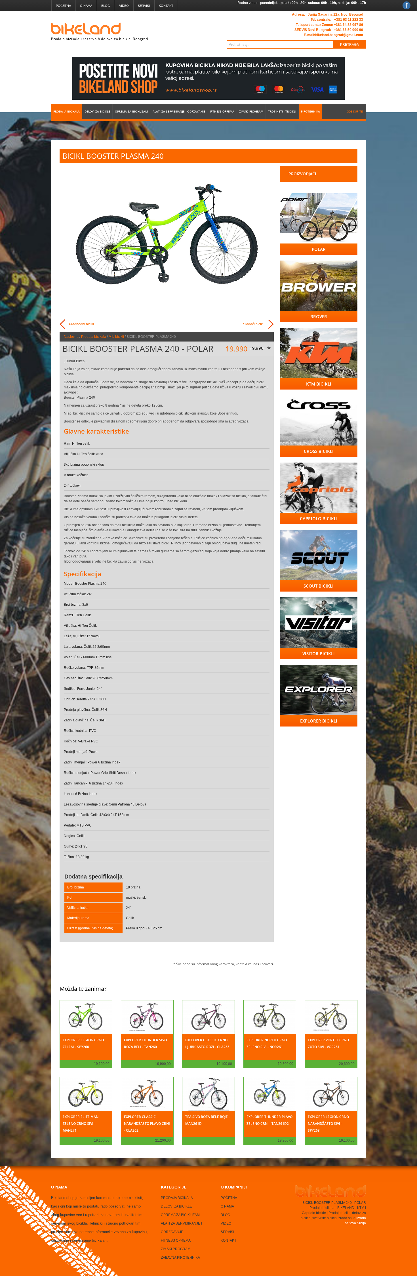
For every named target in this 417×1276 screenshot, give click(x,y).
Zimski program (251, 111)
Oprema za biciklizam (131, 111)
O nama (86, 5)
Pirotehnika (310, 111)
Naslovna (71, 337)
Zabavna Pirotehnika (180, 1258)
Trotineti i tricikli (282, 111)
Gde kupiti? (355, 111)
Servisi (144, 5)
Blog (105, 5)
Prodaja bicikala (66, 111)
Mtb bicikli (116, 337)
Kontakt (166, 5)
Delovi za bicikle (97, 111)
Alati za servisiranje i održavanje (179, 111)
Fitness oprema (222, 111)
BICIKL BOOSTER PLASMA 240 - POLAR (138, 348)
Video (124, 5)
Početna (63, 5)
